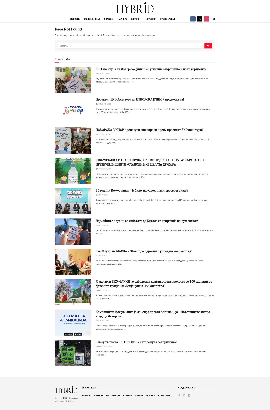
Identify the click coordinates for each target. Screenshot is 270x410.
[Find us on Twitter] (199, 18)
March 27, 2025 (103, 320)
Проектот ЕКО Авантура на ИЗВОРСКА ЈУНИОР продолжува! (140, 99)
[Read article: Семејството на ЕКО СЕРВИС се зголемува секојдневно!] (73, 353)
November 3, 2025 (104, 169)
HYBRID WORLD (167, 19)
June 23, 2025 (102, 225)
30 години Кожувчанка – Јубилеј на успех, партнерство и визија (142, 190)
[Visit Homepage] (135, 8)
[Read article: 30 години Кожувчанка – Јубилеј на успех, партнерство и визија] (73, 201)
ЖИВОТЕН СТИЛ (92, 19)
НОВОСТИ (75, 19)
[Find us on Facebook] (193, 18)
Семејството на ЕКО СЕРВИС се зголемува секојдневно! (136, 342)
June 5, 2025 (102, 255)
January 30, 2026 (104, 104)
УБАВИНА (108, 19)
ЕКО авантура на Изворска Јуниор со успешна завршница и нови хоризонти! (151, 69)
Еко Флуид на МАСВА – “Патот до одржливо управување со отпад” (144, 251)
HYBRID (64, 398)
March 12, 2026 (103, 73)
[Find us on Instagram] (206, 18)
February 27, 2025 (104, 346)
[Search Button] (214, 18)
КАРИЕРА (122, 19)
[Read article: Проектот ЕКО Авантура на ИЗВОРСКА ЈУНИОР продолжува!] (73, 110)
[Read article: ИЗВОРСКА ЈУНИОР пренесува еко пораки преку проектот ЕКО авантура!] (73, 140)
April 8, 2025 (102, 290)
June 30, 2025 (102, 195)
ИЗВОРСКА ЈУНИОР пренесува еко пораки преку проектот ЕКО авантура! (149, 130)
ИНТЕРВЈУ (151, 19)
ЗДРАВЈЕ (135, 19)
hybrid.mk (70, 401)
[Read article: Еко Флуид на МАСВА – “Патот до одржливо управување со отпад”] (73, 262)
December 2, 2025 (104, 134)
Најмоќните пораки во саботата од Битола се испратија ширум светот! (147, 221)
